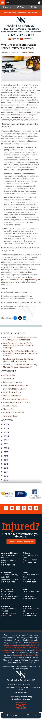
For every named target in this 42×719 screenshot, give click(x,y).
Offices (36, 7)
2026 (5, 424)
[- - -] (2, 2)
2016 (4, 464)
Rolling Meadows (20, 648)
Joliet (25, 589)
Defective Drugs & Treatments (17, 385)
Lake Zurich (31, 645)
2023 (5, 436)
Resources (14, 697)
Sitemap (26, 699)
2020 (5, 448)
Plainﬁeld (5, 606)
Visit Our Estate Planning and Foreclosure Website (21, 12)
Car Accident (9, 379)
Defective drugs (19, 117)
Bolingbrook (6, 650)
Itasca (25, 572)
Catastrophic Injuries (12, 382)
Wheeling (33, 648)
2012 (4, 480)
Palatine (32, 643)
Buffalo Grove (18, 650)
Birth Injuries (9, 375)
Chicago (26, 553)
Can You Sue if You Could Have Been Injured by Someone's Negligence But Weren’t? (20, 353)
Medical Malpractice (12, 396)
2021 (4, 444)
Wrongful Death (10, 416)
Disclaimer (16, 699)
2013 (4, 476)
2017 (4, 460)
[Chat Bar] (21, 715)
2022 (5, 440)
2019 (4, 452)
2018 (4, 456)
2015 (4, 468)
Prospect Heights (20, 655)
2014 (5, 472)
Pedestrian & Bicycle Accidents (17, 402)
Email (22, 7)
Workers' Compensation (14, 413)
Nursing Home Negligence (15, 399)
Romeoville (33, 655)
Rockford (27, 606)
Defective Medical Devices (14, 389)
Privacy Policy (26, 697)
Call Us (8, 7)
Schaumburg (15, 645)
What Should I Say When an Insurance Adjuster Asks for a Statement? (20, 338)
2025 (5, 428)
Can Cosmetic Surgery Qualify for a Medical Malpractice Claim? (18, 360)
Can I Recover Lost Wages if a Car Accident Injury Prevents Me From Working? (18, 345)
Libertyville (6, 572)
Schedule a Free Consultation (21, 542)
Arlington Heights (9, 553)
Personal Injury (28, 52)
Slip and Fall (8, 409)
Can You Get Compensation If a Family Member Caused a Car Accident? (20, 366)
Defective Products (12, 392)
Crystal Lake (7, 589)
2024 (5, 432)
